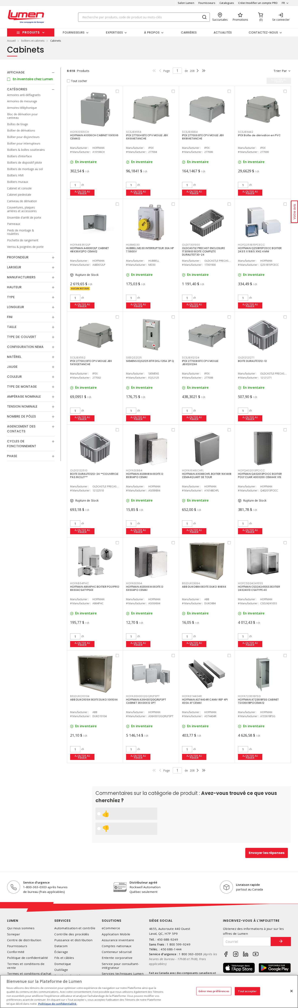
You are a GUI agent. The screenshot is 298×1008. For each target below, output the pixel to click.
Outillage (61, 970)
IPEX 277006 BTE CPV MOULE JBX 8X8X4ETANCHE (203, 137)
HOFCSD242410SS (250, 583)
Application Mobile (116, 934)
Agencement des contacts (21, 429)
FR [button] (283, 3)
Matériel (14, 357)
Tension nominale (22, 407)
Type (11, 297)
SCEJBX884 (190, 132)
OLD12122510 (78, 470)
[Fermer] (291, 990)
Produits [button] (31, 32)
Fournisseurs (206, 3)
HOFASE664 (134, 583)
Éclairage (61, 952)
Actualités (223, 32)
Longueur (15, 307)
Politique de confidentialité (27, 958)
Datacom (61, 946)
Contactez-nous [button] (263, 32)
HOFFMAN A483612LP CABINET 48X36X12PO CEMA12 (89, 249)
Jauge (12, 367)
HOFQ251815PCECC (251, 244)
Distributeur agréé (143, 882)
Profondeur (18, 257)
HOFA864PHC (79, 583)
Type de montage (22, 387)
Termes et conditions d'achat (29, 974)
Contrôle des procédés (71, 934)
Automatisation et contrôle (74, 928)
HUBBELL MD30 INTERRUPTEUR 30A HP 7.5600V (150, 249)
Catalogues (227, 3)
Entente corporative (117, 958)
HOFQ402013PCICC (251, 470)
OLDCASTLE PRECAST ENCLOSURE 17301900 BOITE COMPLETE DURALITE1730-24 (203, 251)
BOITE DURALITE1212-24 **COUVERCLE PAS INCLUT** (94, 475)
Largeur (14, 267)
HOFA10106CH (79, 132)
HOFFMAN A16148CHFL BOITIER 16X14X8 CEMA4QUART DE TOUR (207, 475)
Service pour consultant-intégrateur (120, 966)
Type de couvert (21, 337)
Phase (12, 456)
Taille (12, 327)
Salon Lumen (186, 3)
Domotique (62, 964)
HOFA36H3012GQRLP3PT (143, 696)
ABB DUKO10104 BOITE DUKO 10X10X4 (94, 699)
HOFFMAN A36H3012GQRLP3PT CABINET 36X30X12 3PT (146, 701)
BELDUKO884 (191, 583)
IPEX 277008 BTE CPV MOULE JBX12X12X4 (200, 362)
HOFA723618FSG (249, 696)
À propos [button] (152, 32)
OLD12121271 (246, 357)
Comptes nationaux (116, 946)
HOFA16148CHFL (193, 470)
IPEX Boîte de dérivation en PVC (259, 135)
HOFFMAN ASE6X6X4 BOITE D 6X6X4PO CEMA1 (144, 588)
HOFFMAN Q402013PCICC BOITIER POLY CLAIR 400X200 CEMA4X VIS (260, 475)
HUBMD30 (133, 244)
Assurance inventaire (118, 940)
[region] (149, 991)
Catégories (17, 89)
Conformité (16, 952)
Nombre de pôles (21, 416)
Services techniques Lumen (123, 974)
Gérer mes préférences (213, 991)
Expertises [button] (114, 32)
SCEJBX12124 (190, 357)
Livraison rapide (248, 885)
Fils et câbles (64, 958)
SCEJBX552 (78, 357)
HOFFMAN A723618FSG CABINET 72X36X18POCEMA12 (258, 701)
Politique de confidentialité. (57, 1004)
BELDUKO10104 (80, 696)
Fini (10, 317)
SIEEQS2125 (134, 357)
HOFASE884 (134, 470)
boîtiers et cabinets (33, 40)
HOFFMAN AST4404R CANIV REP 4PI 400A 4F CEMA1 (205, 701)
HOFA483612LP (80, 244)
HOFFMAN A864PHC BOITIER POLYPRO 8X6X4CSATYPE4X (94, 588)
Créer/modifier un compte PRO (258, 3)
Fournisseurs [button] (74, 32)
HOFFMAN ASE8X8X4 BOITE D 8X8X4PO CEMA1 (144, 475)
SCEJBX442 (245, 132)
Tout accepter (247, 991)
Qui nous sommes (20, 928)
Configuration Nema (25, 347)
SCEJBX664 (133, 132)
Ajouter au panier (82, 192)
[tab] (31, 72)
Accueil (11, 40)
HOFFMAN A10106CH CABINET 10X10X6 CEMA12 (94, 137)
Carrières (189, 32)
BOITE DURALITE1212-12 (252, 361)
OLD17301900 (191, 244)
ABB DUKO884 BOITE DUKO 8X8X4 (204, 586)
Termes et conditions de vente (25, 966)
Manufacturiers (21, 277)
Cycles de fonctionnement (21, 443)
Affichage (16, 72)
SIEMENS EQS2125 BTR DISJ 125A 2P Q (150, 361)
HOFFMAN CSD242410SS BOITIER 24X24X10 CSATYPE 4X (259, 588)
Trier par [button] (280, 71)
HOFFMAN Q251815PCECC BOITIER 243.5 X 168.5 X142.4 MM (260, 249)
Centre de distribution (24, 940)
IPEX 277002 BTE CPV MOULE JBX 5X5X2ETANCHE (91, 362)
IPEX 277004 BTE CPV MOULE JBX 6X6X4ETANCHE (147, 137)
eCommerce (111, 928)
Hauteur (14, 287)
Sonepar (13, 934)
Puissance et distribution (73, 940)
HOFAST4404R (192, 696)
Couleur (14, 377)
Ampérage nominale (24, 397)
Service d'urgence (36, 882)
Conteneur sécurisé (117, 952)
